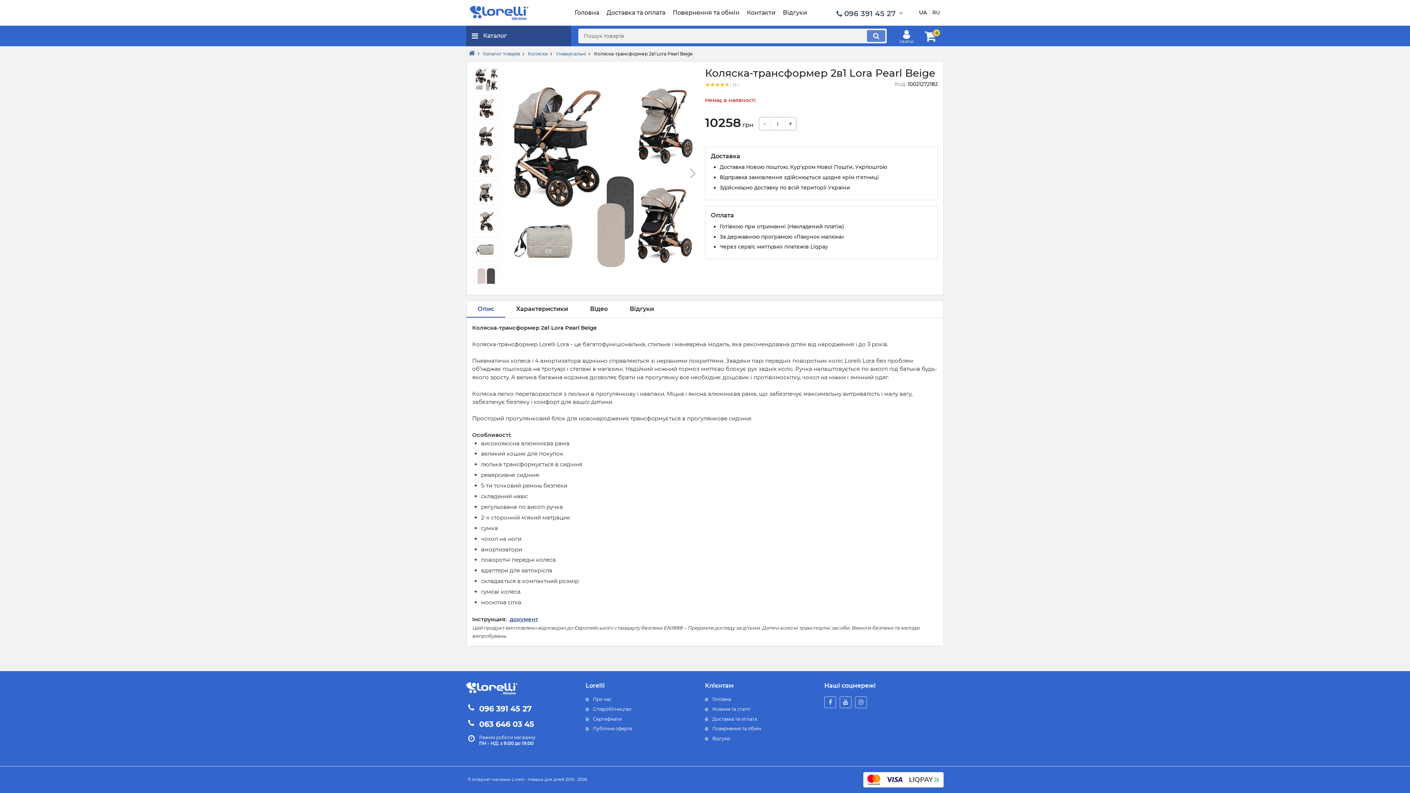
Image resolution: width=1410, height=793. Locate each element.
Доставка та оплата (734, 719)
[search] (876, 36)
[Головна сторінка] (472, 53)
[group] (601, 175)
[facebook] (830, 702)
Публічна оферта (612, 728)
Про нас (602, 699)
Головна (721, 699)
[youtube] (846, 702)
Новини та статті (731, 709)
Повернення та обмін (736, 728)
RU (936, 12)
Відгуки (721, 738)
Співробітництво (612, 709)
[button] (692, 173)
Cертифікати (607, 719)
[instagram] (861, 702)
